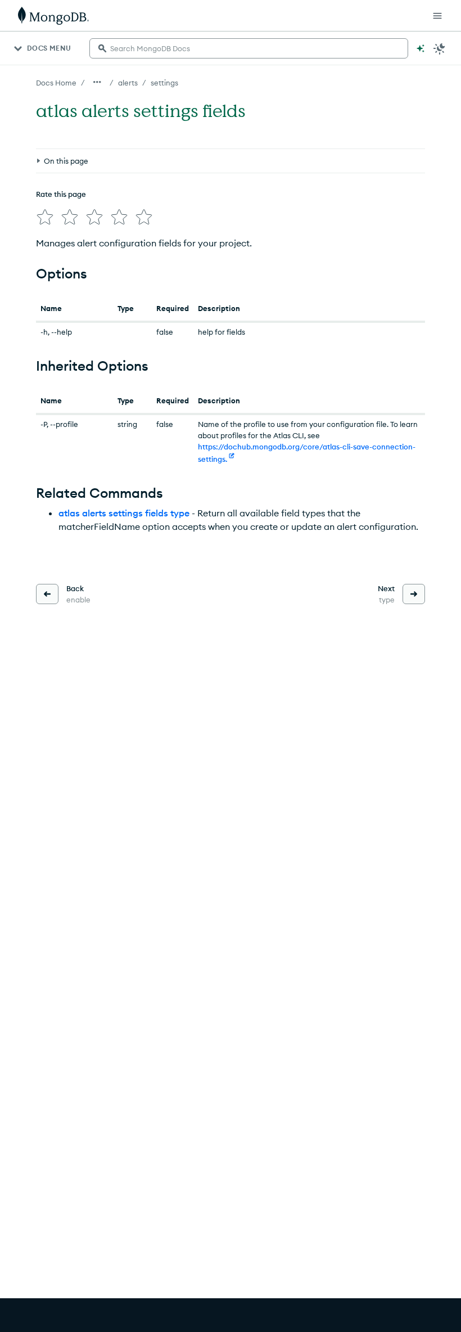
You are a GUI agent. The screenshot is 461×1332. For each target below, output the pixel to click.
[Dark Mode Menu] (440, 48)
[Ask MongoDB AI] (420, 48)
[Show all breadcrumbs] (97, 82)
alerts (128, 82)
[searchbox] (248, 48)
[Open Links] (437, 16)
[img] (45, 217)
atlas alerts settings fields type (123, 513)
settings (164, 82)
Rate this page (61, 194)
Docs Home (56, 82)
